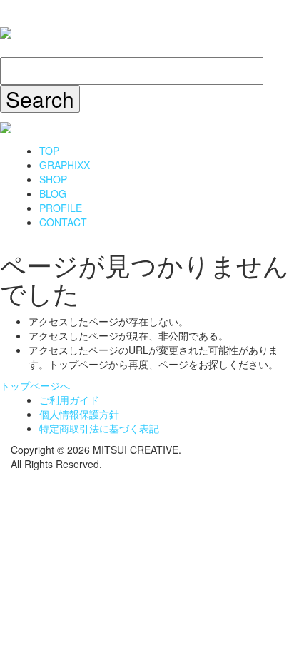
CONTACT (63, 222)
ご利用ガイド (69, 400)
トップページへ (35, 385)
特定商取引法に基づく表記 (99, 428)
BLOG (52, 193)
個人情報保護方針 (79, 414)
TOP (49, 150)
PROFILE (60, 208)
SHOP (53, 179)
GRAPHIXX (64, 165)
